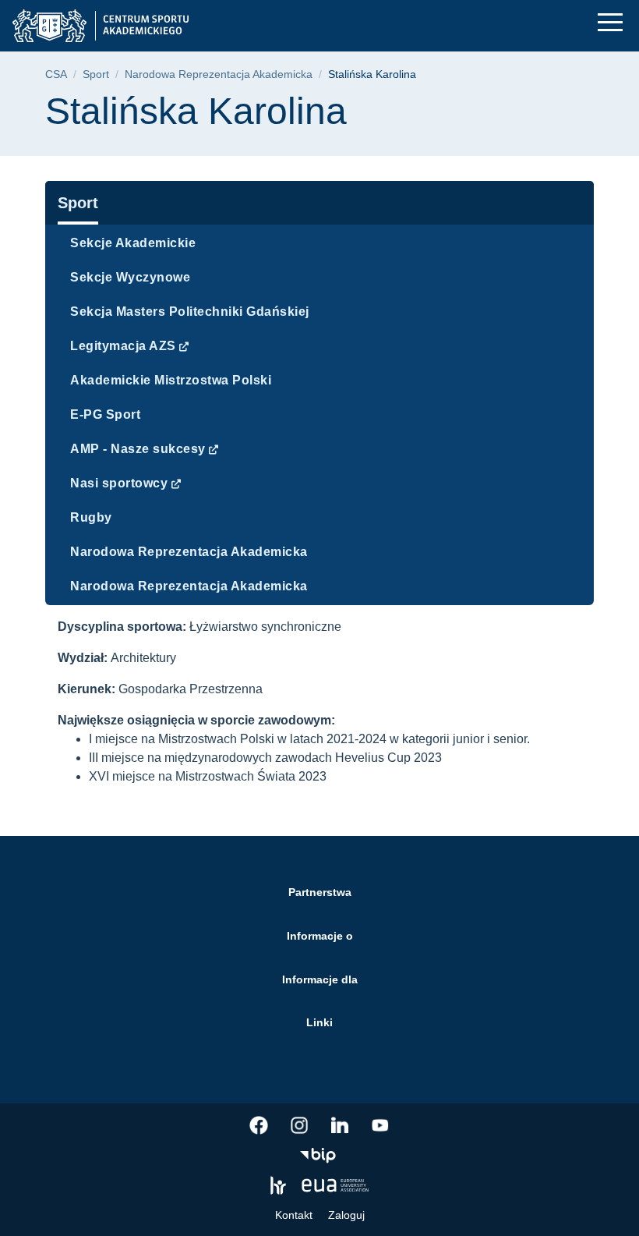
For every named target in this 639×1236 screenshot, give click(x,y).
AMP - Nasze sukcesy (138, 448)
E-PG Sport (105, 414)
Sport (96, 74)
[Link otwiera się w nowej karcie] (258, 1125)
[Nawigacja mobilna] (610, 22)
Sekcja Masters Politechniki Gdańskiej (189, 311)
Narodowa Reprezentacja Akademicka (218, 74)
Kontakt (293, 1215)
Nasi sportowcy (119, 483)
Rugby (91, 517)
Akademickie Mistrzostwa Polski (170, 380)
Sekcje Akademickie (133, 243)
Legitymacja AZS (123, 345)
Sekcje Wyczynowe (130, 277)
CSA (56, 74)
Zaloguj (346, 1215)
